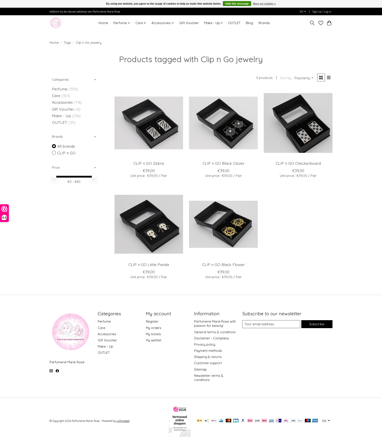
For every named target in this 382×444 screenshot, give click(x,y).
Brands (264, 23)
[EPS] (286, 421)
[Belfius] (214, 421)
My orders (153, 328)
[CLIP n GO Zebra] (149, 123)
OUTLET (234, 23)
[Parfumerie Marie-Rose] (56, 23)
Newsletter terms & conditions (208, 377)
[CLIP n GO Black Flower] (223, 224)
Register (152, 321)
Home (103, 23)
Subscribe (316, 324)
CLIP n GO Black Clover (223, 163)
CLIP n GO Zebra (149, 163)
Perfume (59, 88)
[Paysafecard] (300, 421)
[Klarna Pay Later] (250, 421)
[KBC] (221, 421)
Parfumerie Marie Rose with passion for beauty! (215, 323)
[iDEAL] (199, 421)
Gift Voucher (189, 23)
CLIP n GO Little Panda (148, 264)
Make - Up (62, 115)
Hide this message (237, 3)
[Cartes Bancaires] (236, 421)
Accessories (63, 102)
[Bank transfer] (257, 421)
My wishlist (153, 340)
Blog (249, 23)
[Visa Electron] (271, 421)
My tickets (153, 334)
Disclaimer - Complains (211, 338)
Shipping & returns (208, 357)
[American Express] (315, 421)
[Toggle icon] (312, 23)
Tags (67, 42)
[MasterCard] (228, 421)
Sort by (285, 78)
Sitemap (200, 369)
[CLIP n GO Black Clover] (223, 123)
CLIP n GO (66, 152)
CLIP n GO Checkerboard (298, 163)
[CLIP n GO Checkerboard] (298, 123)
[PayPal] (243, 421)
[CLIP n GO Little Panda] (149, 224)
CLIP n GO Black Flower (223, 264)
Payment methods (208, 350)
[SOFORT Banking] (264, 421)
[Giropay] (278, 421)
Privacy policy (204, 344)
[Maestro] (308, 421)
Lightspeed (123, 421)
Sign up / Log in (321, 11)
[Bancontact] (207, 421)
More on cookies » (264, 3)
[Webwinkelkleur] (180, 435)
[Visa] (293, 421)
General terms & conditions (215, 332)
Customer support (208, 363)
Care (56, 95)
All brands (66, 146)
